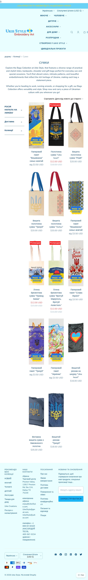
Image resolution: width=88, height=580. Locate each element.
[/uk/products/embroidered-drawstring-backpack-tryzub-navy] (56, 411)
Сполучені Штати (69, 10)
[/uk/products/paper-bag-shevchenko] (36, 125)
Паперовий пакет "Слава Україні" (76, 292)
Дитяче (52, 21)
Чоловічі (8, 487)
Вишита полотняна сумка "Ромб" (76, 154)
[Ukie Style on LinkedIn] (70, 554)
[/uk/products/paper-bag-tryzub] (36, 342)
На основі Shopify (28, 575)
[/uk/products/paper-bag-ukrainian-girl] (56, 342)
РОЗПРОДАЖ (52, 37)
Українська (47, 10)
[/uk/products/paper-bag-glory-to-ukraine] (75, 263)
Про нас (43, 474)
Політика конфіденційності (46, 502)
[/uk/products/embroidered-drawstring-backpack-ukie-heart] (75, 342)
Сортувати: (62, 98)
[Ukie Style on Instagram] (65, 554)
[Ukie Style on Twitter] (80, 554)
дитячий (8, 491)
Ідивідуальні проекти (53, 49)
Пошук (43, 515)
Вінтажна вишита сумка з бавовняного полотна (36, 442)
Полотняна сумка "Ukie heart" (56, 154)
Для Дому (52, 32)
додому (8, 56)
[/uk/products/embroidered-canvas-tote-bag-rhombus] (75, 125)
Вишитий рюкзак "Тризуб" (56, 440)
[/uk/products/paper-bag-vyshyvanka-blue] (75, 194)
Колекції (16, 56)
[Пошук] (72, 32)
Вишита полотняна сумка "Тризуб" (36, 223)
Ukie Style (16, 575)
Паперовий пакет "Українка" (56, 371)
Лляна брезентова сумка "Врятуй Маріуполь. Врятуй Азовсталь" (56, 297)
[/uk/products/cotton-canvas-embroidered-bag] (36, 411)
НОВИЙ (8, 478)
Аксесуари (52, 26)
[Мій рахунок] (78, 32)
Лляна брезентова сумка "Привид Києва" (36, 294)
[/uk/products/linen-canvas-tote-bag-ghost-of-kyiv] (36, 263)
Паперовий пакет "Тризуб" (36, 369)
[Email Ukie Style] (55, 554)
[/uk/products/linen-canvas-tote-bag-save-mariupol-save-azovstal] (56, 263)
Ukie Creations (11, 506)
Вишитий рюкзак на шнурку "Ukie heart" (76, 373)
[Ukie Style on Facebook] (60, 554)
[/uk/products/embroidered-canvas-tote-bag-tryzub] (36, 194)
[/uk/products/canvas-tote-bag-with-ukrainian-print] (56, 125)
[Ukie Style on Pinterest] (75, 554)
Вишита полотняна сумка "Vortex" (56, 223)
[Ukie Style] (20, 32)
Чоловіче (59, 15)
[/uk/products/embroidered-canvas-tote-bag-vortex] (56, 194)
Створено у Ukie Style (52, 43)
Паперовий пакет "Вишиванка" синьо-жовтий (36, 156)
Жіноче (44, 15)
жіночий (8, 482)
